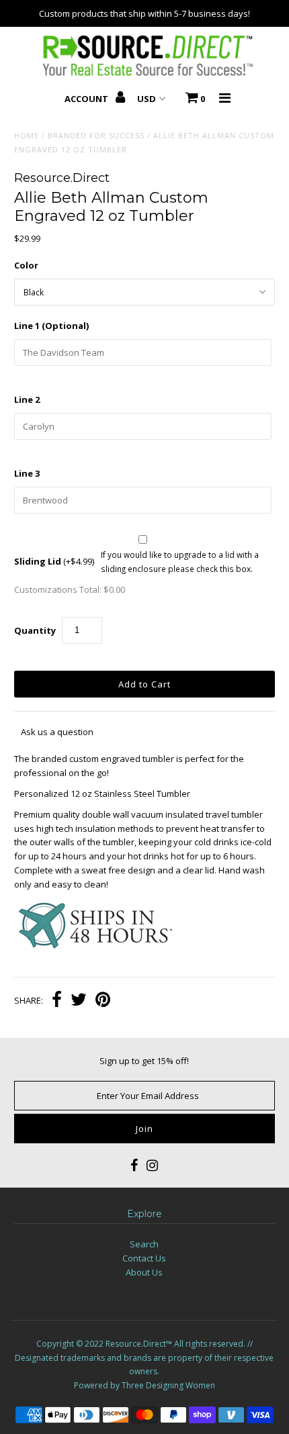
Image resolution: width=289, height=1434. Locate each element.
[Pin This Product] (102, 1001)
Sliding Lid (54, 561)
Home (26, 135)
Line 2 (27, 399)
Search (144, 1244)
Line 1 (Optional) (51, 326)
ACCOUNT (87, 99)
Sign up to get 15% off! (144, 1061)
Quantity (35, 630)
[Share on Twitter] (79, 1001)
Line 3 (27, 473)
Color (26, 265)
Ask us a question (57, 732)
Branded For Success (96, 135)
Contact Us (144, 1258)
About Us (144, 1272)
